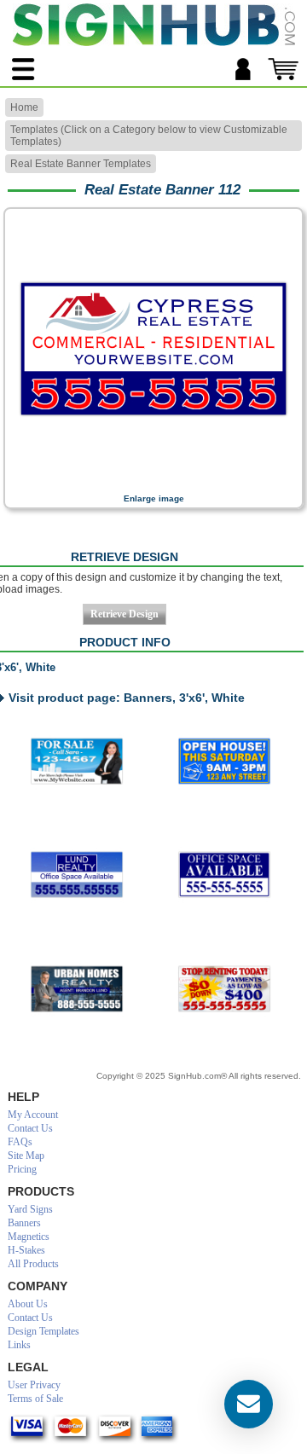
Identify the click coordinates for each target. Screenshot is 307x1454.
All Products (33, 1264)
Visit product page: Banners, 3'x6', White (127, 697)
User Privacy (34, 1385)
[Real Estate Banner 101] (77, 761)
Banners (24, 1223)
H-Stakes (26, 1250)
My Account (33, 1115)
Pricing (22, 1169)
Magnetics (28, 1237)
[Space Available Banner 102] (224, 875)
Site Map (26, 1155)
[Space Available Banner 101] (77, 875)
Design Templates (43, 1331)
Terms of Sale (35, 1399)
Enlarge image (154, 498)
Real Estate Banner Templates (80, 164)
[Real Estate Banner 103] (224, 989)
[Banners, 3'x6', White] (153, 482)
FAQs (20, 1142)
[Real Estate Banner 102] (77, 989)
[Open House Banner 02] (224, 761)
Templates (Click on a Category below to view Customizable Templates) (148, 136)
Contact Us (30, 1128)
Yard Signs (30, 1209)
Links (19, 1345)
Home (24, 107)
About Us (28, 1304)
